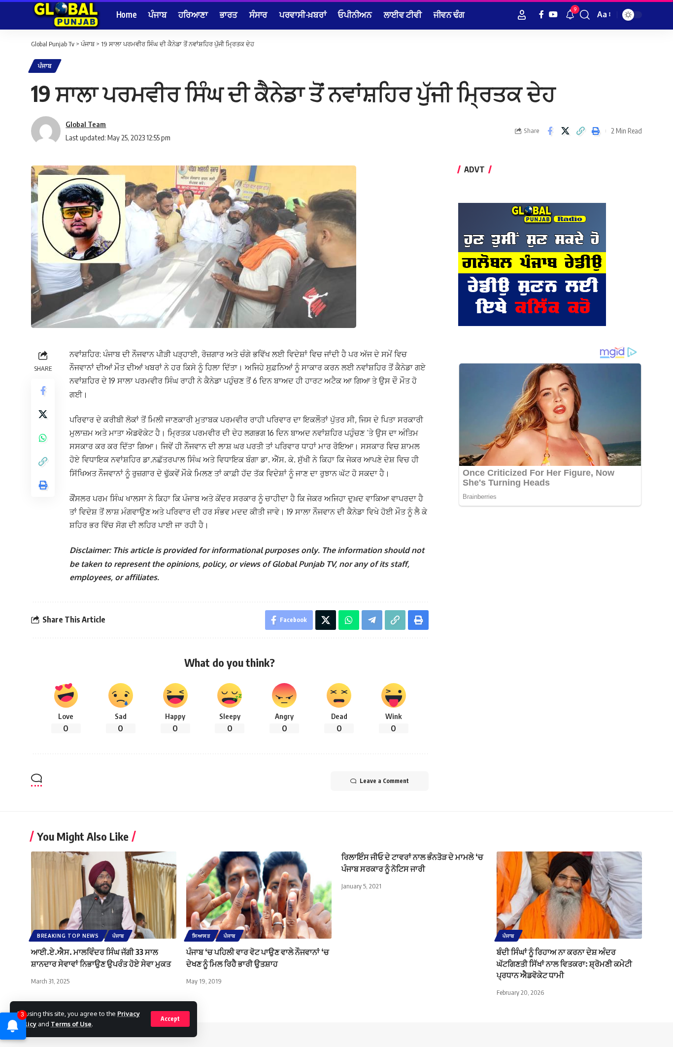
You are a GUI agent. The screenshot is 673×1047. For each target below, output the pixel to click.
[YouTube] (553, 14)
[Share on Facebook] (550, 131)
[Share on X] (565, 131)
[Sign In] (522, 15)
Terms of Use (71, 1024)
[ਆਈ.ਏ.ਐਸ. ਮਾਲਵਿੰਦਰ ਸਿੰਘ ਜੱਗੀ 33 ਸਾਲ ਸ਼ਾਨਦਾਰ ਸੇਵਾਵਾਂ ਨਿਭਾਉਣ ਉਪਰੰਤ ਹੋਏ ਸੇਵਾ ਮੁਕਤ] (103, 895)
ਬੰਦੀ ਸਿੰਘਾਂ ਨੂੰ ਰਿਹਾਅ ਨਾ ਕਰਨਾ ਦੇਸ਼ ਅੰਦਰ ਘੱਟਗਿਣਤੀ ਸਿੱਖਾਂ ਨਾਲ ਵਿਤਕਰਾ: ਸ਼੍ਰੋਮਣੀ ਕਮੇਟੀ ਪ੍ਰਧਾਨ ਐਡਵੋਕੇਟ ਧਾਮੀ (564, 963)
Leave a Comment (384, 781)
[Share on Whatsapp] (43, 438)
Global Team (86, 124)
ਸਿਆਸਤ (201, 936)
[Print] (596, 131)
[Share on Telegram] (372, 620)
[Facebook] (541, 14)
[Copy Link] (580, 131)
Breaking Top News (68, 936)
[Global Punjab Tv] (66, 15)
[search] (585, 14)
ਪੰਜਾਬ (45, 65)
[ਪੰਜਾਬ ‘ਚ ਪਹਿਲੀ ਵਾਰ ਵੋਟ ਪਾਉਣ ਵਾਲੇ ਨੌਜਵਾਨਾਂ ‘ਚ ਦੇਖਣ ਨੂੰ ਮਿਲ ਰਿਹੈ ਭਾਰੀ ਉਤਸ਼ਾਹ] (259, 895)
